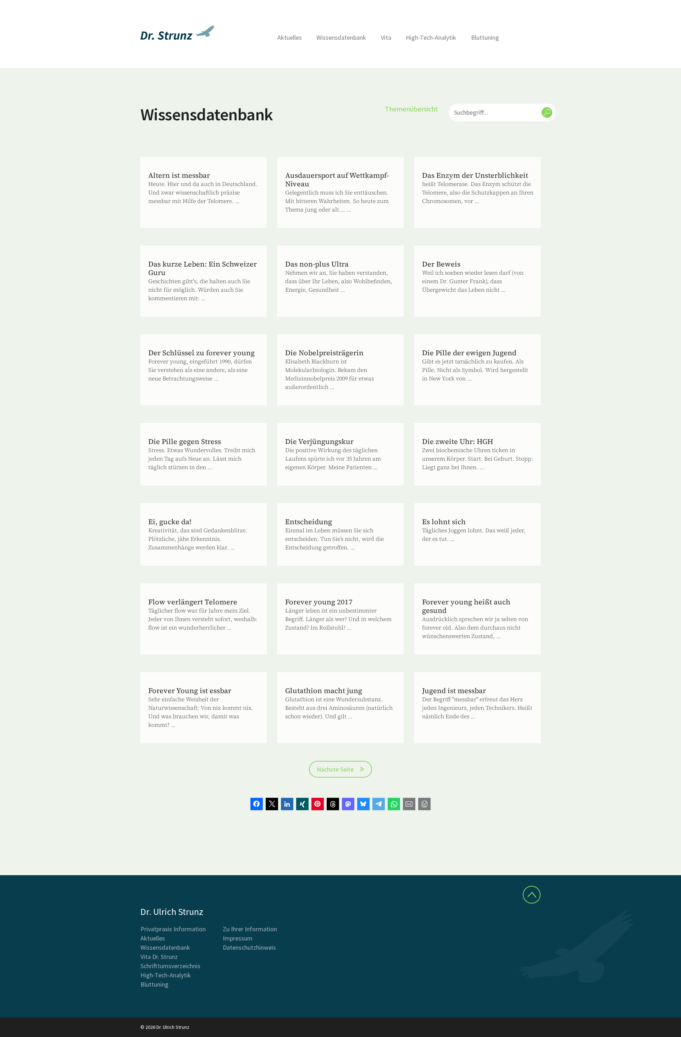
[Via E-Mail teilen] (409, 804)
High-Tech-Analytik (431, 37)
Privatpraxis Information (173, 929)
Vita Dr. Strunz (159, 957)
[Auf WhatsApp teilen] (394, 804)
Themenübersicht (411, 108)
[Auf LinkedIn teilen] (287, 804)
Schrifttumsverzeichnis (170, 966)
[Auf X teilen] (272, 804)
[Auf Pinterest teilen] (317, 804)
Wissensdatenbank (341, 37)
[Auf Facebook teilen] (256, 804)
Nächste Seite (335, 769)
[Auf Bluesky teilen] (363, 804)
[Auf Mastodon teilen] (348, 804)
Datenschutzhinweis (249, 947)
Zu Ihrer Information (250, 929)
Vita (386, 37)
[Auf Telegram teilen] (378, 804)
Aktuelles (289, 37)
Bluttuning (485, 37)
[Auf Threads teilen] (333, 804)
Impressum (238, 938)
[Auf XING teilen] (302, 804)
